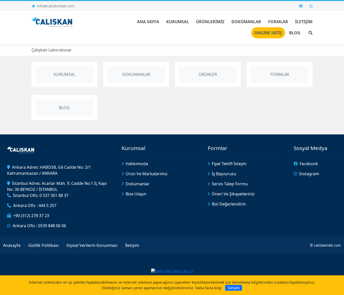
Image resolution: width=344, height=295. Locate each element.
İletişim (132, 245)
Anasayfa (11, 245)
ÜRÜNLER (208, 74)
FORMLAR (279, 74)
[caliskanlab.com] (52, 21)
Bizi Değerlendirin (229, 204)
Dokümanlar (138, 184)
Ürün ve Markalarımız (146, 173)
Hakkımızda (137, 163)
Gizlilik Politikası (43, 245)
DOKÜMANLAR (136, 74)
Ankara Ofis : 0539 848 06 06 (39, 225)
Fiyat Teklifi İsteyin (229, 163)
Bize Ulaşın (136, 194)
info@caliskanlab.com (56, 5)
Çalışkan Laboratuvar (51, 50)
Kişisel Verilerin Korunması (91, 245)
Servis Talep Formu (230, 184)
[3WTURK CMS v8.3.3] (172, 271)
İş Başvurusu (224, 173)
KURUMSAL (64, 74)
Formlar (217, 148)
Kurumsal (133, 148)
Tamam (233, 287)
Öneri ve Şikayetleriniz (233, 194)
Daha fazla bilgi (208, 287)
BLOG (64, 107)
